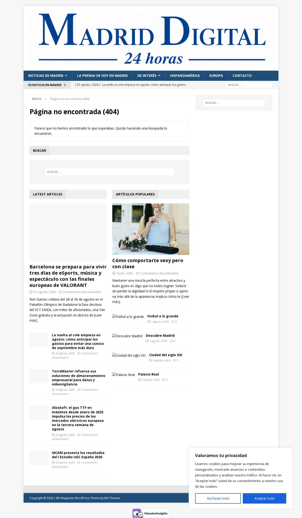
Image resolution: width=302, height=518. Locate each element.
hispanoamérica (185, 75)
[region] (241, 478)
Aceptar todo (265, 498)
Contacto (242, 75)
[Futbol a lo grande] (128, 316)
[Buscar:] (249, 84)
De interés (147, 75)
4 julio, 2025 (125, 273)
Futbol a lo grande (162, 316)
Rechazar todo (218, 498)
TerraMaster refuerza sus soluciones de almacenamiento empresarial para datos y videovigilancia (78, 377)
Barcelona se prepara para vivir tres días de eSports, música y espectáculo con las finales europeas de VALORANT (68, 275)
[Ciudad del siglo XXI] (129, 355)
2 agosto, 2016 (160, 321)
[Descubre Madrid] (127, 336)
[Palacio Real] (123, 374)
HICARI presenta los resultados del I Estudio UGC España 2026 (78, 454)
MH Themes (112, 498)
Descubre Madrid (160, 335)
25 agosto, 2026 (45, 292)
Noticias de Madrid (45, 75)
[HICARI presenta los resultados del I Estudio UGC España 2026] (38, 458)
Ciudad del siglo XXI (165, 355)
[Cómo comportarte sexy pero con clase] (150, 229)
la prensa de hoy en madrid (102, 75)
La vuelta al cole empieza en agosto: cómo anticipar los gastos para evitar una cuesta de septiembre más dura (78, 341)
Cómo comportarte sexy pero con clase (147, 263)
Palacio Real (148, 374)
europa (216, 75)
